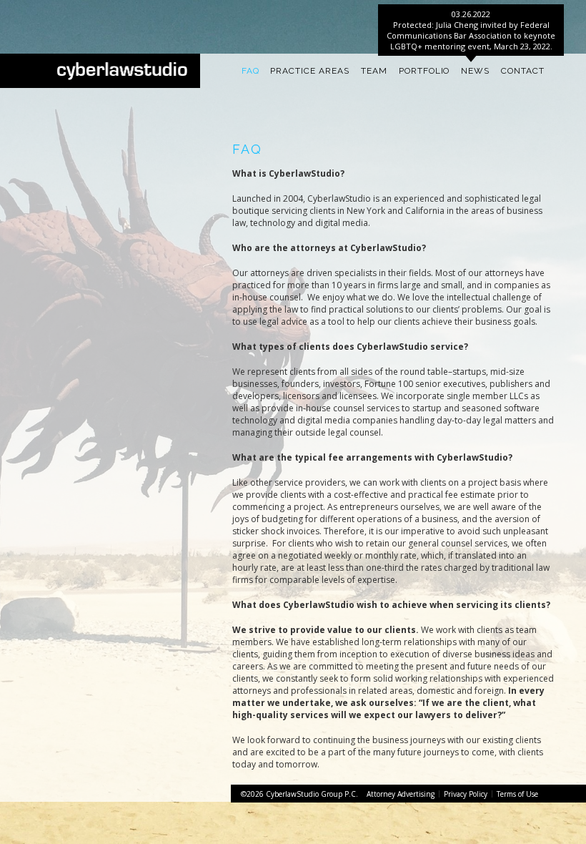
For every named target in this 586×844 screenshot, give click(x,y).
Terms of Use (517, 794)
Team (374, 71)
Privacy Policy (465, 794)
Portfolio (424, 71)
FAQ (250, 71)
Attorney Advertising (400, 794)
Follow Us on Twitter (139, 11)
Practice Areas (309, 71)
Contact (523, 71)
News (475, 71)
